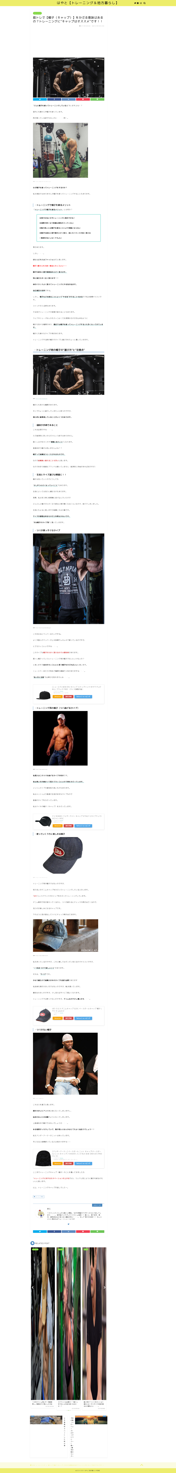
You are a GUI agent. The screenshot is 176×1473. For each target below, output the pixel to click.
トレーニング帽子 (39, 1196)
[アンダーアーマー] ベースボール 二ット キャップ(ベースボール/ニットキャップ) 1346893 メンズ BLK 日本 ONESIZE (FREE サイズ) (77, 1153)
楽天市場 (68, 697)
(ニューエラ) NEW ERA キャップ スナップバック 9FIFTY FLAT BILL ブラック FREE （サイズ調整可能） (76, 688)
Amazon (57, 697)
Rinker (61, 691)
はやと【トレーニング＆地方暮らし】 (88, 3)
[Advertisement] (68, 42)
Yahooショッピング (83, 697)
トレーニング (37, 13)
